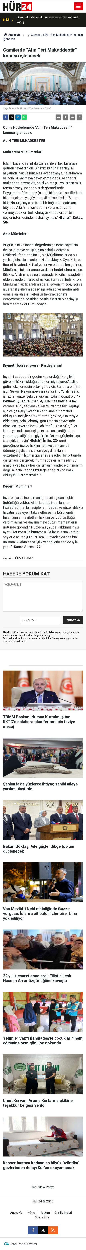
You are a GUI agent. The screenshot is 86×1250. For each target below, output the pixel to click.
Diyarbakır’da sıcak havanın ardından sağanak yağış (48, 19)
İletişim (45, 1212)
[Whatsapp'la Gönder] (24, 117)
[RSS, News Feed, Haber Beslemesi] (53, 1230)
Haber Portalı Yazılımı (23, 1244)
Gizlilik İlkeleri (63, 1212)
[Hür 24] (17, 6)
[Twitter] (11, 117)
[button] (65, 117)
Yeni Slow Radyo (43, 1187)
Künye (32, 1212)
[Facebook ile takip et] (33, 1230)
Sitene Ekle (42, 1217)
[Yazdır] (58, 117)
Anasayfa (14, 34)
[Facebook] (5, 117)
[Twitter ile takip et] (43, 1230)
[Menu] (78, 6)
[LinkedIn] (18, 117)
